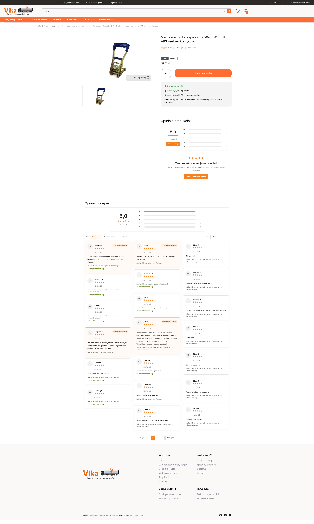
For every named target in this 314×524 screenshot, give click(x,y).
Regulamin (164, 477)
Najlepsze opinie (109, 237)
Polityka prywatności (208, 494)
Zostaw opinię (173, 144)
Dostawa (202, 468)
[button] (229, 11)
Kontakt (163, 481)
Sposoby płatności (206, 464)
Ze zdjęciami (124, 237)
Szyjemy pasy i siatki (72, 3)
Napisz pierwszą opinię (196, 176)
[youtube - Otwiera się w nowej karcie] (230, 515)
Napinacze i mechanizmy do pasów (76, 26)
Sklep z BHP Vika (167, 468)
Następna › (171, 438)
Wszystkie (95, 237)
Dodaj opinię (191, 48)
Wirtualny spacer (168, 473)
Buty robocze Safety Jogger (174, 464)
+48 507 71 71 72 (279, 3)
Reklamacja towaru (169, 498)
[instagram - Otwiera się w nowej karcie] (225, 515)
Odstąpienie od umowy (171, 494)
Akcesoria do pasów (51, 26)
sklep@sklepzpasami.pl (301, 3)
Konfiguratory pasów (95, 3)
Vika (39, 26)
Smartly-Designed (135, 515)
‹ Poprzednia (143, 438)
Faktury (201, 473)
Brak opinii (180, 48)
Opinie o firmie (116, 3)
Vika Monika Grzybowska (98, 515)
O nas (162, 460)
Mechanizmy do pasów (101, 26)
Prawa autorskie (205, 498)
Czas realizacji (204, 460)
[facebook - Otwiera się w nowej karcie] (220, 515)
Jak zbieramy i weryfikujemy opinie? (227, 150)
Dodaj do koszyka (203, 73)
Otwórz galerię (140, 77)
